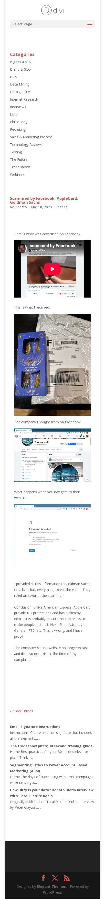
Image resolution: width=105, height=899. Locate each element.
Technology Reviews (26, 144)
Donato (21, 207)
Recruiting (18, 129)
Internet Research (24, 99)
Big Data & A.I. (21, 61)
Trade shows (20, 167)
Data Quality (20, 91)
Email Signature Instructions (35, 726)
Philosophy (18, 121)
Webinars (17, 174)
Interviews (18, 107)
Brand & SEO (20, 69)
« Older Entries (21, 711)
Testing (16, 152)
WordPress (52, 892)
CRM (14, 77)
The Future (18, 159)
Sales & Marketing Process (31, 137)
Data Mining (19, 84)
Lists (13, 114)
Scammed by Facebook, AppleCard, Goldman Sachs (44, 200)
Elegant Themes (51, 886)
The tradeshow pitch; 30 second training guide (51, 746)
